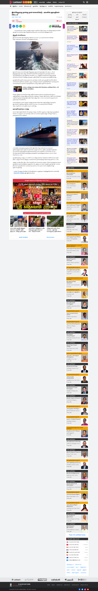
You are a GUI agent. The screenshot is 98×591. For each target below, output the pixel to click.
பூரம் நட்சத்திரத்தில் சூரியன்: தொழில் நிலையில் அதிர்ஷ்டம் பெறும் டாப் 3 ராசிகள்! (72, 113)
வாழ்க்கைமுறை (58, 6)
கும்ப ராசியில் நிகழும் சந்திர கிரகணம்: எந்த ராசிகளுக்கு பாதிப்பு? (72, 103)
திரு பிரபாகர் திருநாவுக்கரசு (73, 473)
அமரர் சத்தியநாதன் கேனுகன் (74, 205)
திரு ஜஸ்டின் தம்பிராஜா (72, 366)
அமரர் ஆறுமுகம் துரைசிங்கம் (73, 236)
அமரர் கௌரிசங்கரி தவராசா (73, 323)
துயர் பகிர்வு (71, 168)
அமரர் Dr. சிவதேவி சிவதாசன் (74, 419)
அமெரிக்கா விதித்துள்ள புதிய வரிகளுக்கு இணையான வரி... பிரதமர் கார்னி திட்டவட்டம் (37, 230)
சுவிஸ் (68, 570)
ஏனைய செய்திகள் (73, 23)
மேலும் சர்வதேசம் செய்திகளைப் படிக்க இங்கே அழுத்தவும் (37, 213)
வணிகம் (50, 6)
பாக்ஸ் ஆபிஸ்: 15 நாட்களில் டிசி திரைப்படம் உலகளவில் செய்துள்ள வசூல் (72, 66)
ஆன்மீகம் (35, 6)
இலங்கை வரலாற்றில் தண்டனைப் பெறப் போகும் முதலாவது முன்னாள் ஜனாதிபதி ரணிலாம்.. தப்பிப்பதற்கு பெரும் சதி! (72, 150)
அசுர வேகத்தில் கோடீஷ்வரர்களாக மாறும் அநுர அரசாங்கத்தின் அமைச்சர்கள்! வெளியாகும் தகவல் (72, 28)
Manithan (68, 51)
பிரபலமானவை (50, 237)
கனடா (77, 567)
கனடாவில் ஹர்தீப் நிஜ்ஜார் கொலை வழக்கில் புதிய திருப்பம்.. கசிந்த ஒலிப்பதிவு (18, 230)
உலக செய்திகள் (70, 567)
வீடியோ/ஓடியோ (75, 572)
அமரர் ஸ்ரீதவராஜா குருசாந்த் (73, 269)
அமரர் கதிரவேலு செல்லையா (73, 462)
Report (60, 21)
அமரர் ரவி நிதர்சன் (71, 183)
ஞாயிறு (70, 14)
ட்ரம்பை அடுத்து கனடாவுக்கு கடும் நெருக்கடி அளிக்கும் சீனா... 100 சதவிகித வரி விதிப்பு (40, 88)
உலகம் (21, 6)
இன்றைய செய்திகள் (77, 12)
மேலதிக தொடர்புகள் (73, 539)
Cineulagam (69, 41)
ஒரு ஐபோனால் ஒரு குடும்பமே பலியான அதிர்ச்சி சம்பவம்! (71, 84)
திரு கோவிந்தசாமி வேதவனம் (74, 452)
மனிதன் (48, 2)
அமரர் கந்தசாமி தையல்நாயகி (74, 248)
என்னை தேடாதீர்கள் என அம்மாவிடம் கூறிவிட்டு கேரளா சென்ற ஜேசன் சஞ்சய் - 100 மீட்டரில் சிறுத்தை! (72, 141)
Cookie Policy (75, 584)
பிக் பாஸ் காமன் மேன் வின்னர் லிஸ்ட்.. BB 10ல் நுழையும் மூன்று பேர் (72, 37)
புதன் (77, 17)
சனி (77, 14)
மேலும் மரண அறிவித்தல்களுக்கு (77, 534)
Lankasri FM (62, 2)
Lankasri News (22, 589)
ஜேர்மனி (79, 570)
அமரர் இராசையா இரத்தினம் (73, 292)
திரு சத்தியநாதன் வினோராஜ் (73, 441)
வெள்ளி (84, 14)
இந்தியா (15, 6)
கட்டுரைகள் (83, 572)
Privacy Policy (84, 584)
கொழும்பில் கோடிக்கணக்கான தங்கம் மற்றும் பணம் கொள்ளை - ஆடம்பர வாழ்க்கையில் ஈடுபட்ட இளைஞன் (73, 122)
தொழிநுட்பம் (43, 6)
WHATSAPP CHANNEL (19, 173)
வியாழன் (70, 17)
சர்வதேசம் (19, 21)
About (53, 584)
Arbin (17, 20)
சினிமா (55, 2)
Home (48, 584)
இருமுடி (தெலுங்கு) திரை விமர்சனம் (72, 55)
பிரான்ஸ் (73, 570)
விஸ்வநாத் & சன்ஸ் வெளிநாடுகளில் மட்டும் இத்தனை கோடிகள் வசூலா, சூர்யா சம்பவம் (72, 160)
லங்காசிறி (42, 2)
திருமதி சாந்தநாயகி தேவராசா (74, 398)
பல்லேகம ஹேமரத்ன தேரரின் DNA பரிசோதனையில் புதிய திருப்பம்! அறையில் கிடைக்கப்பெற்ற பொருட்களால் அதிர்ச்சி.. (72, 75)
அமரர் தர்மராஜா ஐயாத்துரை (73, 494)
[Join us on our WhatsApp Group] (55, 26)
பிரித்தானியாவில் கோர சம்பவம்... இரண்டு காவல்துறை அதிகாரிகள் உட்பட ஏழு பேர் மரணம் (54, 230)
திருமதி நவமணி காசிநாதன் (73, 430)
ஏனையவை (68, 6)
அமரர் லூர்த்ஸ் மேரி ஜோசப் (73, 408)
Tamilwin (68, 32)
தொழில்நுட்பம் (70, 564)
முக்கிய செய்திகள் (23, 237)
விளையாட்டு (27, 6)
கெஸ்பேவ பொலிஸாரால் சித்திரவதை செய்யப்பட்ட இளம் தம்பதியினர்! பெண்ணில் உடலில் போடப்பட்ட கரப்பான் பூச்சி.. (73, 94)
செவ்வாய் (84, 17)
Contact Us (59, 584)
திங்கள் (77, 19)
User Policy (67, 584)
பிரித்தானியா (83, 567)
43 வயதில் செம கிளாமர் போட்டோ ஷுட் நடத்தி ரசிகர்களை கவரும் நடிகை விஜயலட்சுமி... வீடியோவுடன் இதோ (72, 132)
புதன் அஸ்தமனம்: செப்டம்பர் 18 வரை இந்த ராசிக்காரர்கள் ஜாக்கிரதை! (72, 47)
